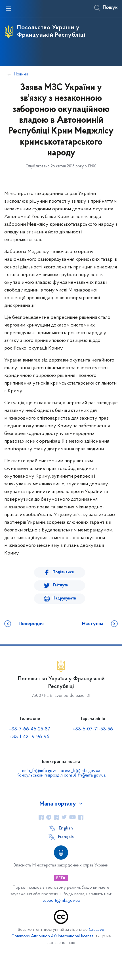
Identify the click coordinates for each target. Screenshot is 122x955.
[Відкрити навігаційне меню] (8, 8)
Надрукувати (64, 598)
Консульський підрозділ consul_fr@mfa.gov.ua (61, 775)
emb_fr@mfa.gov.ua (41, 771)
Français (66, 837)
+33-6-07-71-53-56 (93, 729)
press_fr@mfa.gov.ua (80, 771)
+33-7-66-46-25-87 (29, 729)
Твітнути (60, 585)
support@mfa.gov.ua (61, 901)
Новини (21, 74)
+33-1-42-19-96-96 (29, 737)
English (66, 828)
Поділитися (63, 572)
